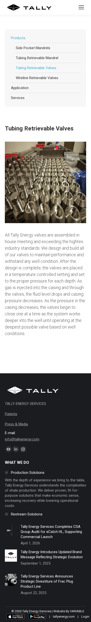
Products (18, 38)
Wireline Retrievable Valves (37, 78)
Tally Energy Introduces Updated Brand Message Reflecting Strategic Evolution (52, 554)
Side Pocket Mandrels (33, 48)
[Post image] (11, 534)
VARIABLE (77, 611)
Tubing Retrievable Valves (36, 68)
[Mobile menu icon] (81, 7)
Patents (11, 414)
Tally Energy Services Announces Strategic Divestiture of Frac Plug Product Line (47, 581)
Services (18, 98)
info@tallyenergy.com (22, 439)
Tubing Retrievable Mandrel (37, 58)
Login (85, 616)
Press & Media (16, 424)
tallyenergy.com (64, 616)
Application (20, 88)
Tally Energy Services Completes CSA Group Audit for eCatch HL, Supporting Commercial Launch (51, 531)
